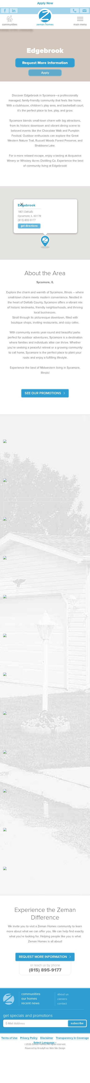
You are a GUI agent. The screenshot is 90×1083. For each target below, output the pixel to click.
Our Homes (29, 999)
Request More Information (45, 62)
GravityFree (43, 1048)
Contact (62, 1003)
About (63, 994)
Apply (45, 73)
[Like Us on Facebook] (5, 10)
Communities (9, 24)
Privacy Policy (28, 1038)
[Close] (21, 203)
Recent (30, 1003)
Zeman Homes (45, 17)
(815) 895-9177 (45, 970)
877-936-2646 (74, 10)
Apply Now (45, 3)
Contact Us (84, 10)
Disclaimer (46, 1038)
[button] (45, 242)
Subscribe (77, 1023)
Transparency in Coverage (72, 1038)
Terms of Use (9, 1038)
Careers (62, 999)
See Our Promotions (43, 393)
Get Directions (29, 226)
